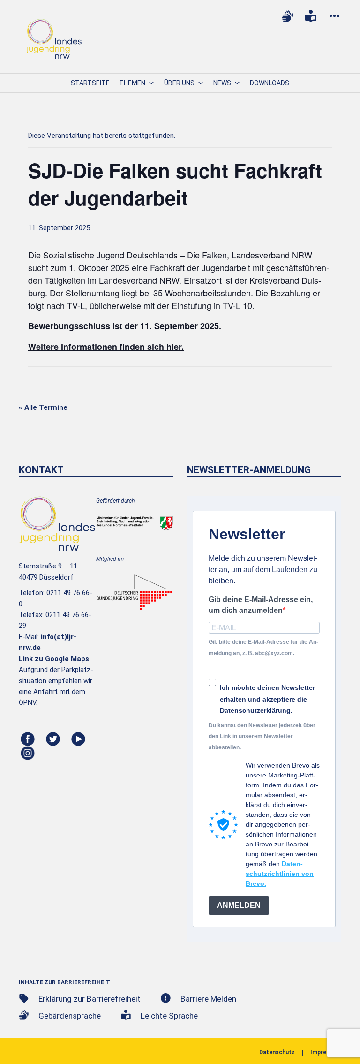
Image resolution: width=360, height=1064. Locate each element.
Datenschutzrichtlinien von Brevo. (280, 873)
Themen (132, 83)
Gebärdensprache (69, 1015)
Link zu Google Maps (54, 659)
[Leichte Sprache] (311, 16)
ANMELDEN (239, 905)
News (222, 83)
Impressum (325, 1052)
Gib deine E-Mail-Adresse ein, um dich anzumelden (261, 605)
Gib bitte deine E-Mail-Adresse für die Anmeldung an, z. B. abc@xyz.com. (263, 647)
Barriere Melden (208, 999)
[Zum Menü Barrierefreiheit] (334, 16)
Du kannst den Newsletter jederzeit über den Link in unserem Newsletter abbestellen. (262, 736)
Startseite (90, 83)
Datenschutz (277, 1052)
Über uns (179, 83)
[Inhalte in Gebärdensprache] (287, 16)
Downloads (269, 83)
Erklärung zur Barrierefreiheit (89, 999)
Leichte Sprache (169, 1015)
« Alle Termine (43, 407)
